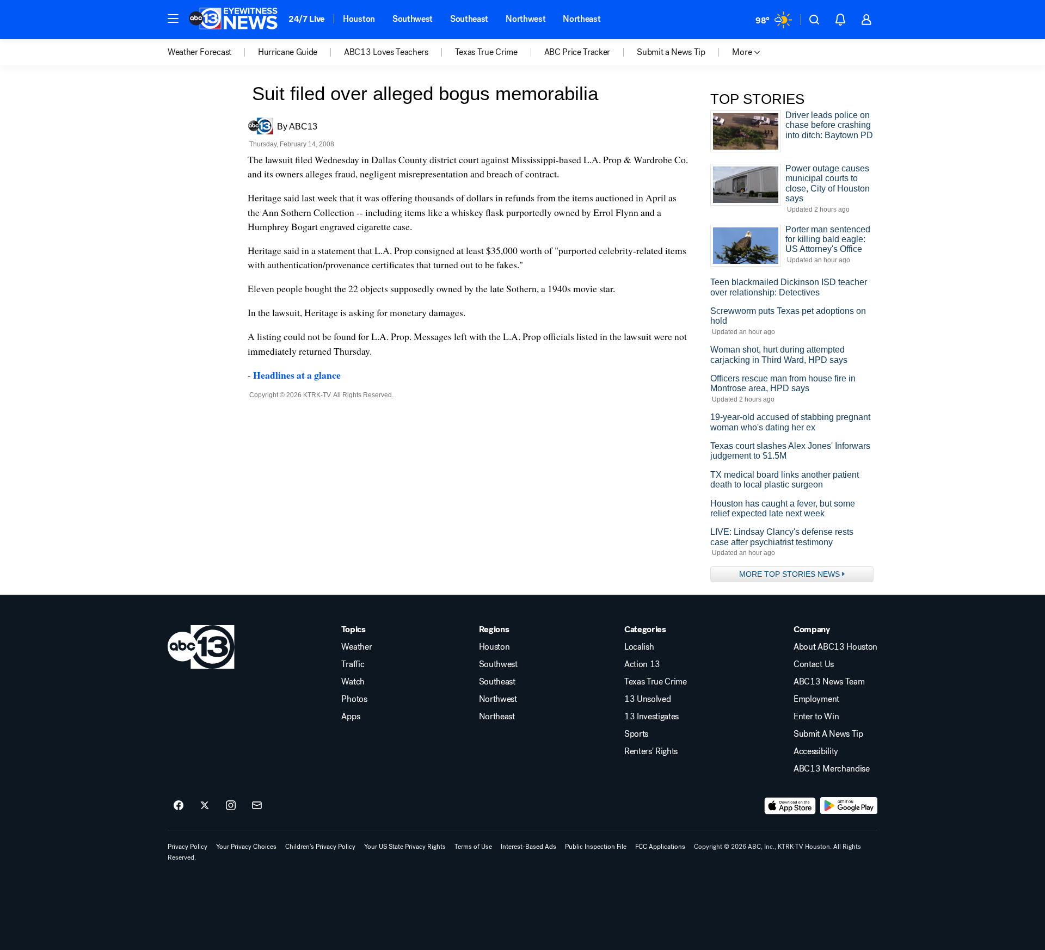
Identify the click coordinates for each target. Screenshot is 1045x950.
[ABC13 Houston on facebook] (178, 806)
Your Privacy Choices (246, 846)
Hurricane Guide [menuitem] (287, 52)
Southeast (469, 18)
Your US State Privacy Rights (405, 846)
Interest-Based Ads (528, 846)
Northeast (581, 18)
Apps (350, 716)
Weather (356, 647)
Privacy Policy (187, 846)
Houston (359, 18)
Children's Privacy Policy (320, 846)
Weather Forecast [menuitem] (199, 52)
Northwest (525, 18)
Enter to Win (816, 716)
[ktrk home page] (201, 647)
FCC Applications (660, 846)
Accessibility (816, 751)
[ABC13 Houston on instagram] (231, 806)
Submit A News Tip (828, 734)
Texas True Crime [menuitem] (486, 52)
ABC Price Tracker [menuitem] (577, 52)
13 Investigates (651, 716)
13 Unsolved (647, 699)
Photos (354, 699)
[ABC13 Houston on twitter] (205, 806)
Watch (352, 681)
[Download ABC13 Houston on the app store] (790, 806)
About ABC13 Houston (835, 647)
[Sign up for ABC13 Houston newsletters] (257, 806)
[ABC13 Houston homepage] (233, 20)
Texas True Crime (655, 681)
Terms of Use (473, 846)
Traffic (352, 664)
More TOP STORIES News (789, 574)
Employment (816, 699)
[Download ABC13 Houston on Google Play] (848, 806)
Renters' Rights (651, 751)
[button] (173, 18)
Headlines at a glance (297, 375)
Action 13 (642, 664)
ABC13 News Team (829, 681)
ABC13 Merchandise (832, 768)
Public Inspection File (595, 846)
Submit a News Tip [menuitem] (671, 52)
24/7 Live (306, 18)
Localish (639, 647)
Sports (636, 734)
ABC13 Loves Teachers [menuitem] (386, 52)
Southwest (412, 18)
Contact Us (814, 664)
